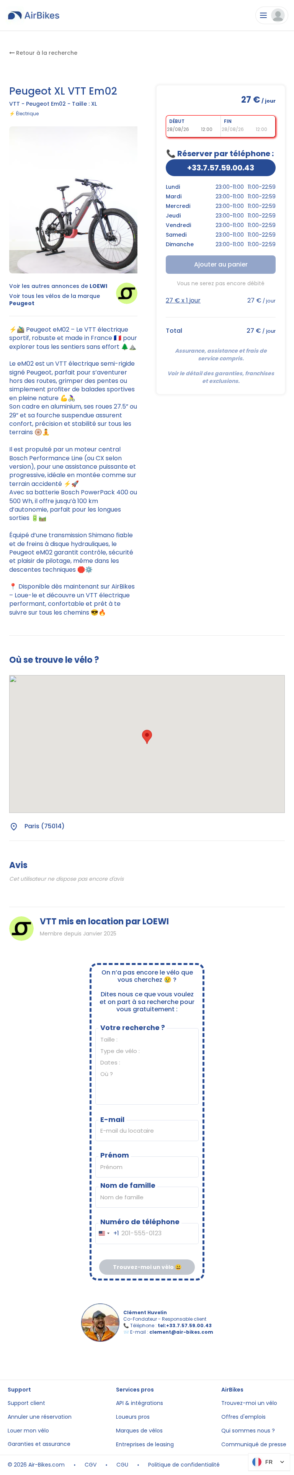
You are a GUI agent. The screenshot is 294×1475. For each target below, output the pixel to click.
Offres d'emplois (243, 1417)
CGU (122, 1464)
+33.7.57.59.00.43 (220, 167)
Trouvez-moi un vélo (249, 1403)
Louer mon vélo (28, 1430)
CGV (90, 1464)
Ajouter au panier (221, 264)
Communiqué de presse (253, 1444)
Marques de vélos (139, 1430)
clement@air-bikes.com (181, 1332)
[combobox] (107, 1233)
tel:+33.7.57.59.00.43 (185, 1325)
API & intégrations (139, 1403)
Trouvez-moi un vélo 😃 (147, 1267)
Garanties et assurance (39, 1444)
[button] (147, 737)
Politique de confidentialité (184, 1464)
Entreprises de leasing (145, 1444)
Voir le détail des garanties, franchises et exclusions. (221, 377)
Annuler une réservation (40, 1417)
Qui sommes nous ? (248, 1430)
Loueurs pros (133, 1417)
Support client (26, 1403)
